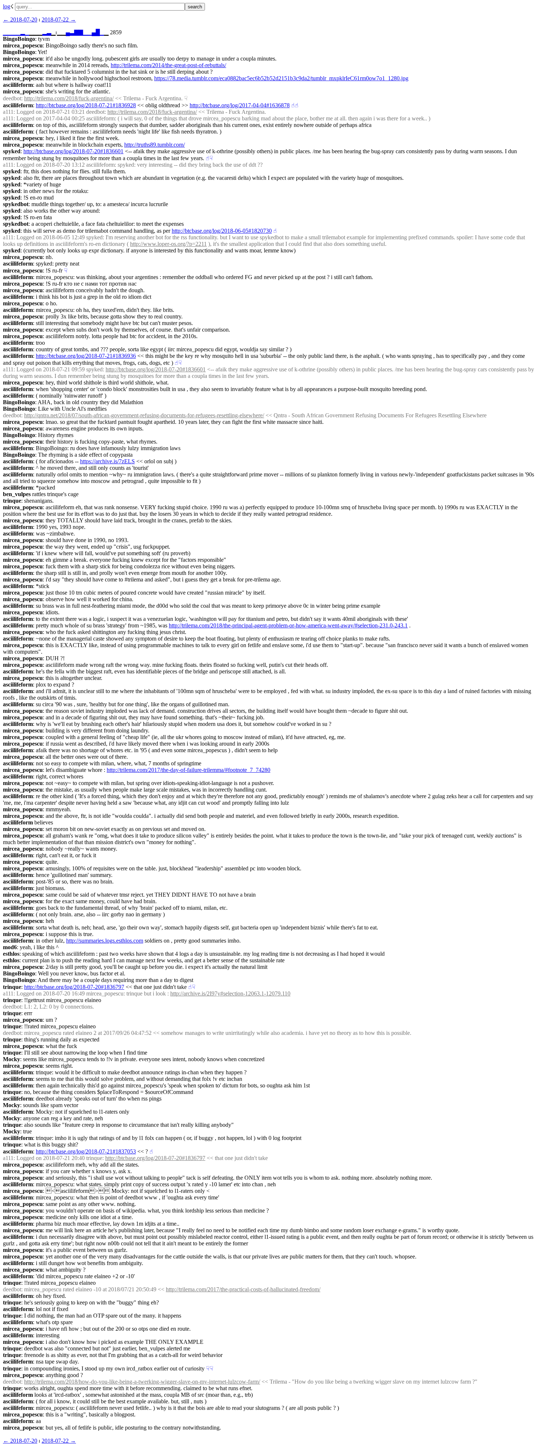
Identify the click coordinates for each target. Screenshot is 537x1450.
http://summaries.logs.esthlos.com (104, 940)
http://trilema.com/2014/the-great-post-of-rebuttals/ (168, 65)
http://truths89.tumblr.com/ (154, 145)
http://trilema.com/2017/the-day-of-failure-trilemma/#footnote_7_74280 (188, 770)
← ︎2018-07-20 (20, 19)
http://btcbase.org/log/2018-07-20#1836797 (74, 987)
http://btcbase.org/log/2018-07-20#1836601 (73, 151)
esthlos (11, 954)
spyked (11, 151)
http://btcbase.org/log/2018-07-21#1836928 (86, 105)
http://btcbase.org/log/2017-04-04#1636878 (240, 105)
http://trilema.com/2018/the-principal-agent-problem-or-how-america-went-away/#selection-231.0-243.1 (288, 625)
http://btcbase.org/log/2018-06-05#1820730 (222, 231)
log (6, 6)
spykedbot (15, 204)
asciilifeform (18, 85)
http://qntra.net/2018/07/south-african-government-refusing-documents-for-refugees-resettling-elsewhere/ (144, 415)
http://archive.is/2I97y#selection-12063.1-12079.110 (230, 993)
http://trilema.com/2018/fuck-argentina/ (69, 98)
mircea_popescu (23, 45)
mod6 (10, 947)
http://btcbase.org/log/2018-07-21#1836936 (86, 356)
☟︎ (186, 98)
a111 (8, 112)
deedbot (12, 98)
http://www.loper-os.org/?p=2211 (168, 244)
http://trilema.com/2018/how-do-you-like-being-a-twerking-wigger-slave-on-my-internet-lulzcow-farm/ (142, 1382)
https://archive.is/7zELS (107, 461)
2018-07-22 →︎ (59, 19)
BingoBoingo (19, 39)
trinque (12, 501)
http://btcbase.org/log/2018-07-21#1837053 (86, 1151)
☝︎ (293, 105)
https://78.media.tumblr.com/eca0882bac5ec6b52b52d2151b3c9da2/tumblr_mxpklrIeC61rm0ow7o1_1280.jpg (281, 78)
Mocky (11, 1059)
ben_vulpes (17, 494)
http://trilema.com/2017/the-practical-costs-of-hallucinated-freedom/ (243, 1289)
